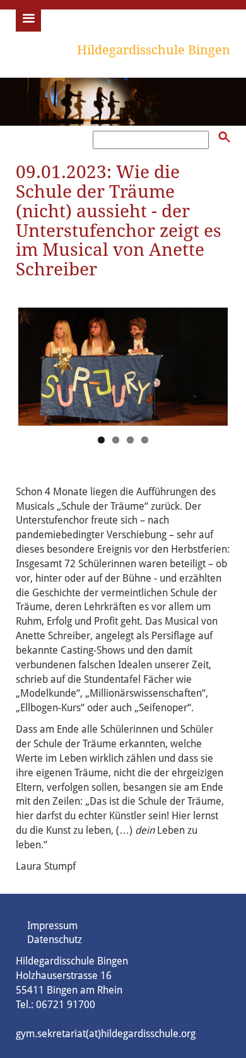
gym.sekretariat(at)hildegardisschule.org (106, 1034)
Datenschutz (54, 940)
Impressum (52, 926)
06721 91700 (65, 1005)
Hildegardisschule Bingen (153, 49)
